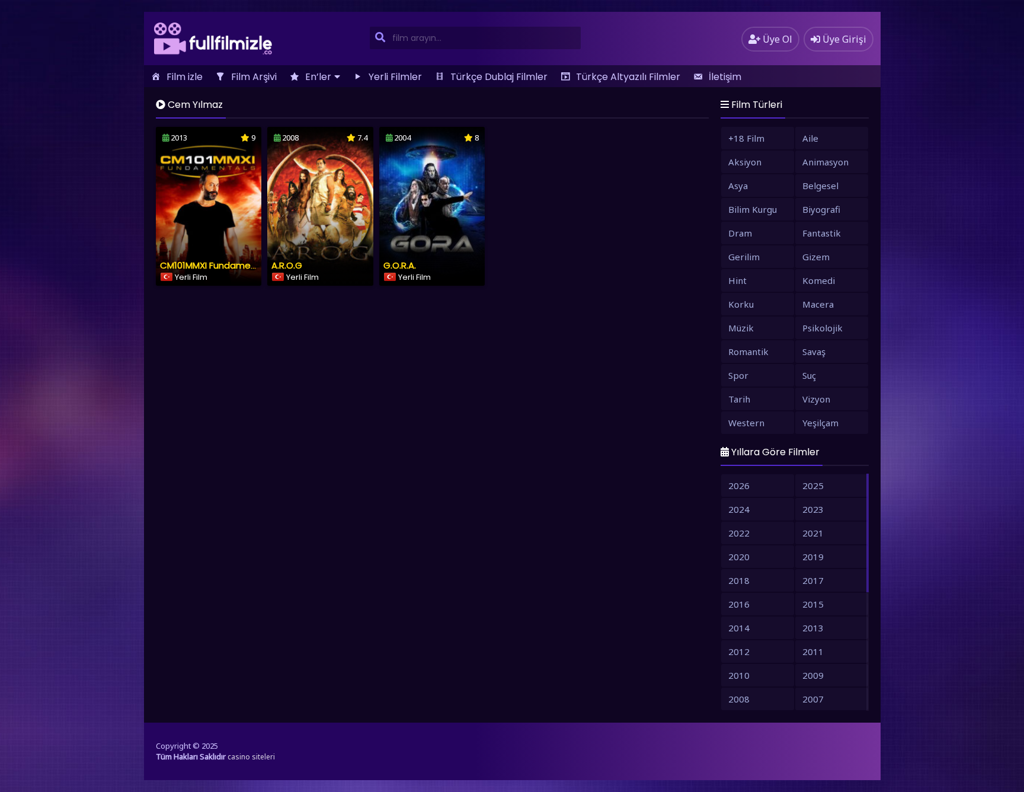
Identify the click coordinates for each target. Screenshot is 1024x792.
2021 (813, 533)
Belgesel (820, 185)
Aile (810, 138)
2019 (813, 557)
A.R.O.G (286, 265)
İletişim (725, 77)
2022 (739, 533)
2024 (739, 509)
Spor (738, 375)
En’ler (318, 77)
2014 (739, 628)
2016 (739, 604)
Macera (818, 304)
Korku (741, 304)
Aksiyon (744, 162)
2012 (739, 651)
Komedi (818, 280)
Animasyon (825, 162)
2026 (739, 485)
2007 (813, 699)
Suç (809, 375)
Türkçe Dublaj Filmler (499, 77)
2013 (813, 628)
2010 (739, 675)
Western (746, 423)
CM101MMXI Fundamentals (216, 265)
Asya (738, 185)
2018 (739, 580)
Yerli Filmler (395, 77)
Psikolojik (822, 328)
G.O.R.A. (399, 265)
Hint (737, 280)
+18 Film (746, 138)
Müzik (741, 328)
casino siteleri (251, 757)
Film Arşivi (254, 77)
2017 (813, 580)
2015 (813, 604)
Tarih (739, 399)
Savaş (813, 351)
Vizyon (816, 399)
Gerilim (744, 257)
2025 (813, 485)
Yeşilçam (820, 423)
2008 (739, 699)
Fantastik (821, 233)
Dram (740, 233)
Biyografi (821, 209)
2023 (813, 509)
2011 (813, 651)
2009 (813, 675)
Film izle (185, 77)
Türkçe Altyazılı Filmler (628, 77)
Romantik (748, 351)
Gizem (816, 257)
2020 (739, 557)
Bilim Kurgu (752, 209)
